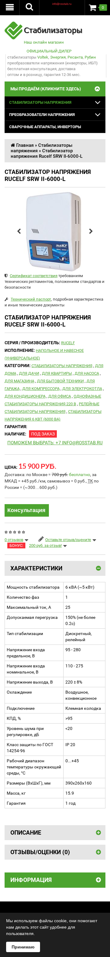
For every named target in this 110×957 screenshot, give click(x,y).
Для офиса (59, 396)
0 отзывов (14, 539)
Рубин (90, 57)
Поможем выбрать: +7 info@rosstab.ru (55, 443)
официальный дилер (49, 51)
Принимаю (23, 946)
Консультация (26, 510)
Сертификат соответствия (33, 275)
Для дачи (29, 373)
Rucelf (68, 343)
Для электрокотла (82, 388)
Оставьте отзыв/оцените (68, 539)
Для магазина (19, 381)
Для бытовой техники (60, 381)
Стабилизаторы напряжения (40, 102)
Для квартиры (57, 373)
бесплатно (79, 474)
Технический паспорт (31, 299)
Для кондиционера (25, 396)
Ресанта (75, 57)
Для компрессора (41, 388)
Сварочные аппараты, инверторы (45, 127)
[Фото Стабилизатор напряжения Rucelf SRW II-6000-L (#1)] (55, 231)
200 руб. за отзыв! (45, 545)
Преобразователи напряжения (42, 114)
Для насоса (87, 373)
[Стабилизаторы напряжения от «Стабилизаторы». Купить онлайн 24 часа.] (44, 24)
